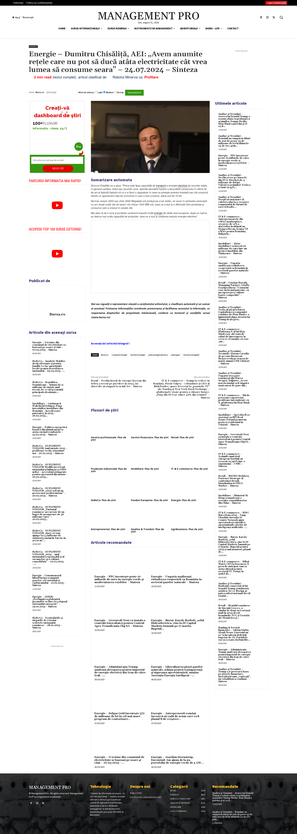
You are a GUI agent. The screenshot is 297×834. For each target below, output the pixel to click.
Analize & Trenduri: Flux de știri (147, 530)
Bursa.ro (39, 92)
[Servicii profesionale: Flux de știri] (110, 424)
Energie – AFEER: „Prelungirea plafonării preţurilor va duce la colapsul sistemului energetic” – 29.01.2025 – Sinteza (49, 601)
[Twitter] (274, 17)
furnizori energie (137, 355)
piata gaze (175, 355)
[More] (149, 364)
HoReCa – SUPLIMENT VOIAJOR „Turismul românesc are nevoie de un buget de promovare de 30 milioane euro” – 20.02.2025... (48, 513)
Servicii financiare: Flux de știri (149, 437)
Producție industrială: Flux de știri (109, 470)
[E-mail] (191, 92)
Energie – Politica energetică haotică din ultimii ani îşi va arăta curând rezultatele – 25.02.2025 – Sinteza (49, 431)
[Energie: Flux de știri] (190, 487)
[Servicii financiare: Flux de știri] (150, 424)
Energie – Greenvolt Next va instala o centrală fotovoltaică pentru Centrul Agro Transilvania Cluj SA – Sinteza (119, 623)
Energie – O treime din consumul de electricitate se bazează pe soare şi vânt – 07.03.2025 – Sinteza (49, 346)
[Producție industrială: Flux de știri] (110, 455)
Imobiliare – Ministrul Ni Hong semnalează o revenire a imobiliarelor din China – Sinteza (233, 499)
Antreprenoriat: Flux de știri (108, 529)
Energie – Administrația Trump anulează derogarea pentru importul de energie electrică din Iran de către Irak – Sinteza (234, 654)
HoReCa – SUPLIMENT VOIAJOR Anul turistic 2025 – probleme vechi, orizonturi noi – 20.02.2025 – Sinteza (49, 450)
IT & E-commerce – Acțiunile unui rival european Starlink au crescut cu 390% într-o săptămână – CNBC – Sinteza (231, 460)
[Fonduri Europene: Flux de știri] (150, 487)
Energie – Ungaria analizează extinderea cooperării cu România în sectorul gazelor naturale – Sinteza (176, 579)
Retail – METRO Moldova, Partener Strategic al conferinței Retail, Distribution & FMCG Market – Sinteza (233, 481)
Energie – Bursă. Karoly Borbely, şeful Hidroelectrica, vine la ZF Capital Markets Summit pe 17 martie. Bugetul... (177, 625)
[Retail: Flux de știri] (190, 424)
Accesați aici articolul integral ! (110, 343)
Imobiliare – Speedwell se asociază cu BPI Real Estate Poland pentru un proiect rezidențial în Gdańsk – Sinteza (234, 420)
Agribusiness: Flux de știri (187, 529)
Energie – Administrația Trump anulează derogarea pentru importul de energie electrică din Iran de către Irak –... (120, 671)
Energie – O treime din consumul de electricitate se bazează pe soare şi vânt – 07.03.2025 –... (119, 760)
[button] (281, 17)
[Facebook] (261, 17)
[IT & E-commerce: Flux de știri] (190, 455)
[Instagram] (267, 17)
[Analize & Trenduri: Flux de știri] (150, 516)
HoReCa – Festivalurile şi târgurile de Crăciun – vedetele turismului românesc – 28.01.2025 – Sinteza (47, 623)
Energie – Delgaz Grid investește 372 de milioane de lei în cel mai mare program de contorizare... (119, 716)
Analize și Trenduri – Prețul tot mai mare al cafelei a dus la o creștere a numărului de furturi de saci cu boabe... (233, 202)
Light (100, 92)
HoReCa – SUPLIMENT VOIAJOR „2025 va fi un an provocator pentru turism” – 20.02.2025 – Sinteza (49, 492)
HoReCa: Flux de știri (103, 500)
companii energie (119, 355)
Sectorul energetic (191, 355)
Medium (110, 92)
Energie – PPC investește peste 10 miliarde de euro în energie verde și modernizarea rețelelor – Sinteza (119, 579)
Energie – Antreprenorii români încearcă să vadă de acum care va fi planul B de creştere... (175, 716)
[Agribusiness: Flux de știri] (190, 516)
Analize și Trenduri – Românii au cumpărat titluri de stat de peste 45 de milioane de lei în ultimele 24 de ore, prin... (234, 141)
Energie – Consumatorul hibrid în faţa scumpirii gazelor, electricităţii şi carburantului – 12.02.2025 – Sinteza (49, 580)
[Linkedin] (141, 364)
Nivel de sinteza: (86, 92)
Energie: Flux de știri (183, 500)
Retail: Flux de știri (182, 437)
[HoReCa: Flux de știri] (110, 487)
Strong (120, 92)
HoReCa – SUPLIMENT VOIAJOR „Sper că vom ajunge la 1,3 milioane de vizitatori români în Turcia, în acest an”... (49, 535)
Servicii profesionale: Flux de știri (108, 438)
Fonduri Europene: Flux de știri (149, 500)
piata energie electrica (158, 355)
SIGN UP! (58, 168)
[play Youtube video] (57, 205)
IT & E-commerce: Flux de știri (189, 468)
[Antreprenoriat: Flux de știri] (110, 516)
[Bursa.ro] (57, 299)
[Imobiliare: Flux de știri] (150, 455)
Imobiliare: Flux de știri (145, 468)
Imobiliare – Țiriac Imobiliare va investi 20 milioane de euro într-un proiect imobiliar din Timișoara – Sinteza (232, 248)
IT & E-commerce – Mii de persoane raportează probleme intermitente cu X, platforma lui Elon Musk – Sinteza (234, 400)
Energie (33, 46)
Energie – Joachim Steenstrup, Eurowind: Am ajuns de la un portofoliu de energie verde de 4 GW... (177, 760)
